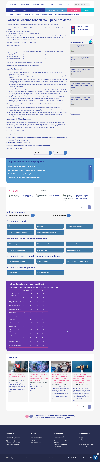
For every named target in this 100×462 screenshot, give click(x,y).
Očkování (56, 442)
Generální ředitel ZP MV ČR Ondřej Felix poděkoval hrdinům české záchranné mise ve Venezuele (60, 378)
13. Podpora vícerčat (42, 261)
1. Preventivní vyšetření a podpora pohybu (17, 226)
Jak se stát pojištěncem (12, 439)
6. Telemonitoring (12, 244)
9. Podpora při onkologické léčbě (16, 250)
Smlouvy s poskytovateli (60, 444)
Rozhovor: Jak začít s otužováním (54, 196)
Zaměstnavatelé (35, 439)
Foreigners (43, 4)
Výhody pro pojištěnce (12, 441)
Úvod (11, 14)
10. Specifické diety (42, 250)
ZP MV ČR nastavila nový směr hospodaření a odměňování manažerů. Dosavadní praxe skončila (82, 378)
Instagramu (65, 418)
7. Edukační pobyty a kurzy (44, 244)
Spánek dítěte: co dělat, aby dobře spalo (27, 196)
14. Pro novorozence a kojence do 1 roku (77, 261)
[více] (10, 391)
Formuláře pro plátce (37, 437)
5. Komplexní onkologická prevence (46, 232)
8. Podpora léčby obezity (73, 244)
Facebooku (51, 418)
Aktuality (81, 441)
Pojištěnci (13, 10)
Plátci (24, 10)
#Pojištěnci (18, 380)
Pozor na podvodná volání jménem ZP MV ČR (17, 376)
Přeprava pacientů (59, 437)
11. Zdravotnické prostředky (74, 250)
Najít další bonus (59, 152)
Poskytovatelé (37, 10)
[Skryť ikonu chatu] (98, 454)
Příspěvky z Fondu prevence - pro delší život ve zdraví (38, 14)
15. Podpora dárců (12, 272)
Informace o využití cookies (86, 446)
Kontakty (87, 10)
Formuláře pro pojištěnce (13, 437)
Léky (55, 439)
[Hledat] (86, 4)
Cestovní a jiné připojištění (13, 442)
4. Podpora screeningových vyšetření (17, 232)
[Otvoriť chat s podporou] (95, 457)
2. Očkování (40, 226)
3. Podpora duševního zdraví (74, 226)
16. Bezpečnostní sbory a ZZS (45, 272)
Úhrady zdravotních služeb (61, 441)
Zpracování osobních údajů (86, 444)
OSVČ (33, 441)
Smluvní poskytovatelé (12, 444)
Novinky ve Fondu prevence (59, 215)
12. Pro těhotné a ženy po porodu (16, 261)
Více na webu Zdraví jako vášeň (79, 207)
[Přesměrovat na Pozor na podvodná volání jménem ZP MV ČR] (18, 372)
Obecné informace (59, 446)
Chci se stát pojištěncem (56, 10)
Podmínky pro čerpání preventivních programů (19, 215)
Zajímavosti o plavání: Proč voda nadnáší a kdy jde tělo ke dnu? (82, 197)
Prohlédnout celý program (41, 152)
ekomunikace (74, 10)
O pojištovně (61, 4)
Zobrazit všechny (83, 406)
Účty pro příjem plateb (37, 442)
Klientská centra (24, 4)
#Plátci (23, 380)
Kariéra (51, 4)
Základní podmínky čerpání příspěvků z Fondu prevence (25, 65)
